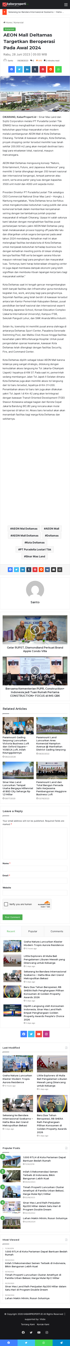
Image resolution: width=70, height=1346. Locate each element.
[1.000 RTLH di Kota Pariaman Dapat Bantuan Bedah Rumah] (12, 1162)
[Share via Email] (53, 569)
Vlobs (42, 1319)
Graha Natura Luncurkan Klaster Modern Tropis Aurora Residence (17, 1079)
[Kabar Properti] (15, 4)
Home (8, 22)
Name (6, 863)
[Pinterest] (35, 569)
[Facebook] (10, 569)
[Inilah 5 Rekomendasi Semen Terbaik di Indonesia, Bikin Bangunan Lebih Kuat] (12, 1176)
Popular (32, 931)
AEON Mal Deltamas (24, 528)
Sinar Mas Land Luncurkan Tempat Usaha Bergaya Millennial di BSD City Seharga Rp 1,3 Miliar (18, 788)
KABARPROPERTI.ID (33, 1314)
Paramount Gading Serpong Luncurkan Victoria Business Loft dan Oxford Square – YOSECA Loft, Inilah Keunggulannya (16, 745)
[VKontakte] (47, 569)
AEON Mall (52, 528)
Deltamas (53, 535)
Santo (10, 60)
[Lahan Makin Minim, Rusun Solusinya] (12, 1223)
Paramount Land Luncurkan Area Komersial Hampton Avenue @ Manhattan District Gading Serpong (51, 743)
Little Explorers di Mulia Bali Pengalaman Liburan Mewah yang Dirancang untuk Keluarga (44, 959)
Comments (57, 931)
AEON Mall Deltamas (25, 535)
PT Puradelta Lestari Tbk (35, 549)
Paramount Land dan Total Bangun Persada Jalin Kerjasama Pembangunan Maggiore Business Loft (51, 788)
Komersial (18, 22)
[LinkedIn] (22, 569)
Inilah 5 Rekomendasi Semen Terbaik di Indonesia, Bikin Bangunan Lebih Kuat (40, 1175)
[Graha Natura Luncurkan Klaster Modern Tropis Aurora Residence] (12, 946)
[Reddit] (41, 569)
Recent (11, 931)
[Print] (59, 569)
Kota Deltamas (35, 542)
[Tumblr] (28, 569)
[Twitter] (16, 569)
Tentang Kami (28, 1324)
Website (7, 887)
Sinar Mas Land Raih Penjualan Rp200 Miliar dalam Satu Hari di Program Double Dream (42, 1206)
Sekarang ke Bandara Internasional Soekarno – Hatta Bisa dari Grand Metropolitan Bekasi (45, 975)
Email (6, 875)
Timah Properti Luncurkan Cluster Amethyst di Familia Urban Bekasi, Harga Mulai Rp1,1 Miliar (43, 1191)
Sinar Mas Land (35, 556)
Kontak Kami (43, 1324)
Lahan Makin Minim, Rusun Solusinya (45, 1218)
